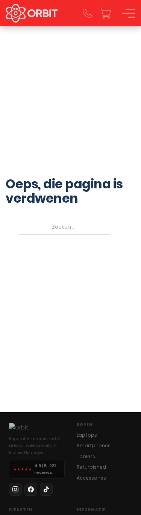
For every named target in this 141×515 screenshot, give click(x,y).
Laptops (87, 435)
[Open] (128, 13)
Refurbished (91, 467)
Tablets (86, 456)
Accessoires (91, 478)
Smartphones (94, 445)
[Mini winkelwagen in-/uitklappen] (105, 13)
